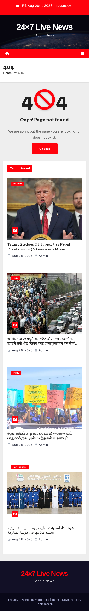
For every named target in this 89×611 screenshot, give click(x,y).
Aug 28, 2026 (23, 255)
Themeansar (44, 603)
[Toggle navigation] (82, 53)
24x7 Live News (44, 573)
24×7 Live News (44, 26)
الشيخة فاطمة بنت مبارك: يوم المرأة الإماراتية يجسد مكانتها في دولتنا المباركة (42, 530)
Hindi (15, 278)
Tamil (16, 372)
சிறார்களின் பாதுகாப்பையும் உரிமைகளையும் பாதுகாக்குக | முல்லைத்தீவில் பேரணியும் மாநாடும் (39, 438)
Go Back (44, 148)
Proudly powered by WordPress (29, 599)
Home (7, 73)
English (17, 183)
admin (43, 255)
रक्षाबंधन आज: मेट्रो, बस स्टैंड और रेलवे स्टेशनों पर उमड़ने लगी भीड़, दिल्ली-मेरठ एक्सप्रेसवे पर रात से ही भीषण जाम (41, 343)
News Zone (69, 599)
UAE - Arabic (20, 467)
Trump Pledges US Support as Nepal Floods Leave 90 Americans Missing (38, 246)
